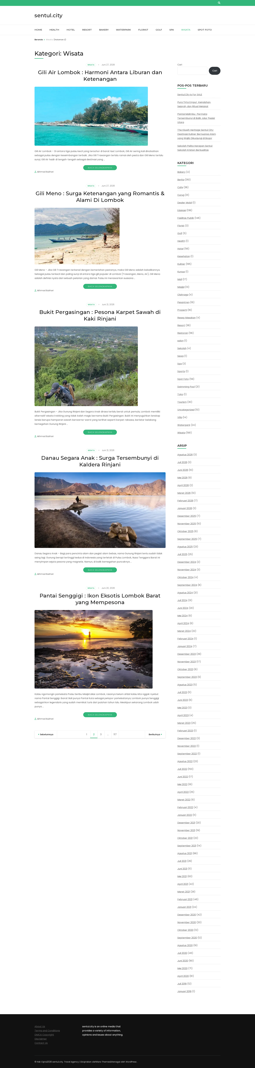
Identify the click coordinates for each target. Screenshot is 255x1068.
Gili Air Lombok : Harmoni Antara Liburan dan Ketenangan (100, 75)
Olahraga (182, 294)
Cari (179, 64)
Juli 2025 (182, 554)
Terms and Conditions (47, 1030)
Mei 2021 (182, 876)
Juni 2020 (182, 960)
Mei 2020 (182, 968)
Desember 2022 (186, 738)
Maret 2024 (184, 631)
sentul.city (48, 15)
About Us (40, 1026)
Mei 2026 (182, 477)
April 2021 (182, 884)
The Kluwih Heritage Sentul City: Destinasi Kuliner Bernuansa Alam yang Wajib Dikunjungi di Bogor (196, 134)
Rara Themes (103, 1061)
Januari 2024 (184, 646)
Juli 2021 (182, 861)
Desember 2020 (186, 914)
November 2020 (186, 922)
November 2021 (186, 830)
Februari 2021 (185, 899)
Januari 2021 (184, 907)
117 (116, 734)
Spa (171, 29)
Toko (180, 394)
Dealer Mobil (184, 202)
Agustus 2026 (185, 454)
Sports (181, 371)
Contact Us (41, 1043)
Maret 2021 (183, 891)
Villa (179, 417)
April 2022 (183, 792)
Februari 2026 (185, 500)
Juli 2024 (182, 600)
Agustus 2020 (185, 945)
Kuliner (181, 264)
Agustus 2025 (185, 546)
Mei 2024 (182, 615)
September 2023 (187, 677)
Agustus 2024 (185, 592)
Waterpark (123, 29)
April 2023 (183, 715)
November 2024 (186, 569)
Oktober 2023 (185, 669)
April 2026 (183, 485)
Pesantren (183, 302)
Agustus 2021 (184, 853)
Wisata (185, 29)
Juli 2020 (182, 953)
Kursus (181, 271)
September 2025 (187, 539)
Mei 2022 (182, 784)
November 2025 (186, 523)
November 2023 (186, 661)
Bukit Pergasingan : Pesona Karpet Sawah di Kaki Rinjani (100, 315)
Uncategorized (185, 409)
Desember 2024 (186, 562)
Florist (143, 29)
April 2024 (183, 623)
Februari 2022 (185, 807)
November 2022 (186, 746)
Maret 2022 (184, 799)
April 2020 (183, 976)
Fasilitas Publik (185, 218)
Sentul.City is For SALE (189, 94)
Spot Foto (205, 29)
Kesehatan (183, 256)
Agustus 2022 (185, 761)
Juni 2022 (182, 776)
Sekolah (182, 348)
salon (180, 340)
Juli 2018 (182, 983)
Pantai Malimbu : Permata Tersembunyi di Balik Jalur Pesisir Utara (196, 118)
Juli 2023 (182, 692)
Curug (180, 195)
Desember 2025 (186, 516)
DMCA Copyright (44, 1034)
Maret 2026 (184, 493)
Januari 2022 (184, 815)
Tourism (182, 402)
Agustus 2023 (185, 684)
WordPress (131, 1061)
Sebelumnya (46, 734)
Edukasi (181, 210)
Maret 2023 (184, 723)
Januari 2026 (184, 508)
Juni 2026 (182, 470)
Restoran (182, 333)
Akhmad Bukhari (45, 171)
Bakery (104, 29)
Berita (180, 179)
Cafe (180, 187)
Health (54, 29)
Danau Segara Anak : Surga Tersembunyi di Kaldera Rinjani (100, 461)
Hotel (71, 29)
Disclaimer (41, 1039)
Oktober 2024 (185, 577)
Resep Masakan (186, 317)
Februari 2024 (185, 638)
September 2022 (187, 753)
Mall (179, 279)
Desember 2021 (186, 822)
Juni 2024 (182, 608)
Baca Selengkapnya (100, 167)
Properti (182, 310)
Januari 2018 (184, 991)
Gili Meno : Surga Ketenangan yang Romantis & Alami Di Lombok (100, 196)
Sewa (180, 356)
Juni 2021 (182, 868)
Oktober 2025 (185, 531)
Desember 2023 (186, 654)
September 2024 (187, 585)
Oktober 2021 (185, 838)
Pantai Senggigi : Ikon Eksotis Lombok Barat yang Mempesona (100, 598)
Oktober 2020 (185, 930)
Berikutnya (154, 734)
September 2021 (186, 845)
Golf (159, 29)
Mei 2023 (182, 707)
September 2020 (187, 937)
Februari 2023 (185, 730)
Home (38, 29)
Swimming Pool (186, 386)
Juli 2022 (182, 769)
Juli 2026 (182, 462)
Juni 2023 (182, 700)
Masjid (180, 287)
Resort (87, 29)
